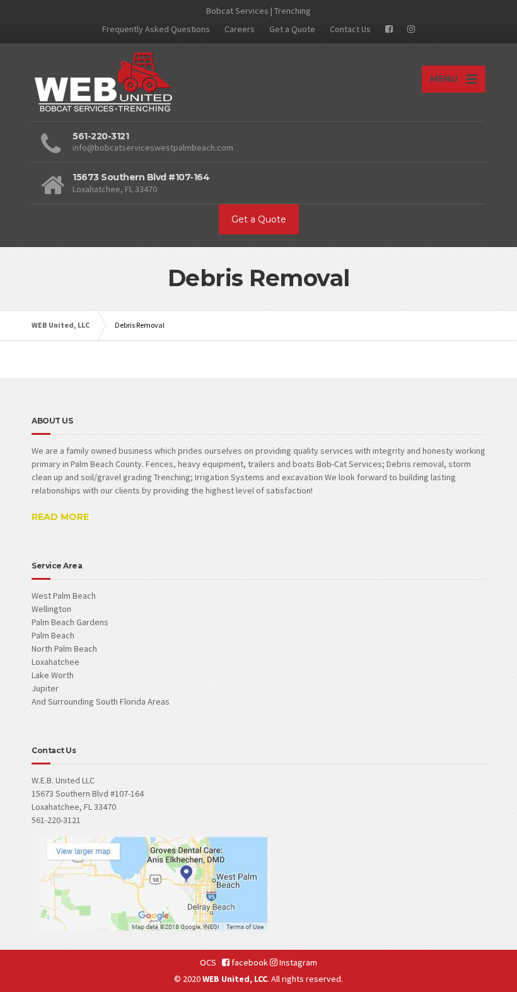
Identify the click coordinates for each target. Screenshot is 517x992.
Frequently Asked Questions (156, 29)
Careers (239, 29)
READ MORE (60, 516)
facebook (248, 962)
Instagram (297, 962)
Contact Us (350, 29)
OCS (208, 962)
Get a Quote (292, 29)
